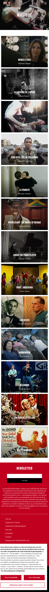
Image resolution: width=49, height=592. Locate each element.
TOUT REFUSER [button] (34, 577)
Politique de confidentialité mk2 (17, 540)
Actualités (9, 533)
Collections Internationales (15, 526)
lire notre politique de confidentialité (13, 571)
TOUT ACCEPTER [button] (11, 577)
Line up (8, 519)
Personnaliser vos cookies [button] (21, 585)
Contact (8, 537)
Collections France (12, 522)
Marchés (8, 530)
